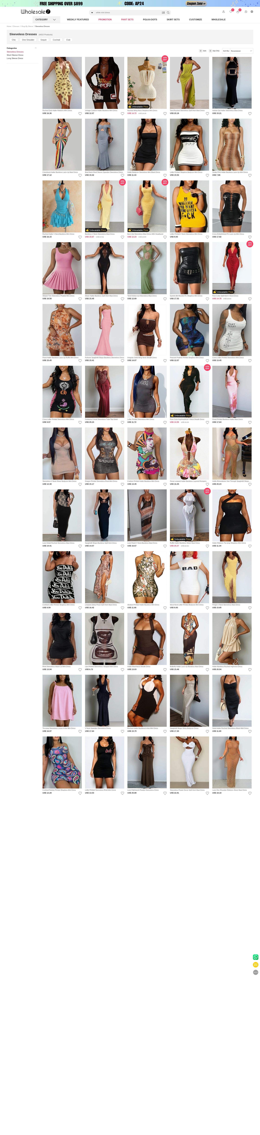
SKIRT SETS (173, 19)
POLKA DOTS (150, 19)
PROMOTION (105, 19)
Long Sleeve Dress (15, 58)
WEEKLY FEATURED (78, 19)
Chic (14, 40)
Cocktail (56, 40)
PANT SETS (127, 19)
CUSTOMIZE (195, 19)
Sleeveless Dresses (15, 52)
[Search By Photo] (163, 12)
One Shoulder (28, 40)
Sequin (43, 40)
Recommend (235, 51)
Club (68, 40)
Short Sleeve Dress (15, 55)
